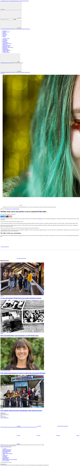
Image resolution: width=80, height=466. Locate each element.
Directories (16, 0)
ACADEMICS (3, 72)
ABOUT (23, 72)
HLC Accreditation (6, 460)
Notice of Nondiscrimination (7, 453)
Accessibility (5, 456)
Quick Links (3, 9)
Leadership (2, 0)
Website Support (5, 458)
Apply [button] (7, 417)
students (7, 208)
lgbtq (18, 208)
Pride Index (40, 218)
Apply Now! (5, 39)
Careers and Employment (7, 43)
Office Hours (5, 44)
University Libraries (6, 52)
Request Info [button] (2, 417)
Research (12, 0)
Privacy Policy (5, 452)
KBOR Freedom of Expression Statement (10, 459)
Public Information (6, 457)
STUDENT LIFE (14, 72)
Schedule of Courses (6, 46)
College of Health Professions (5, 370)
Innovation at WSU (7, 0)
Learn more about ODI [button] (4, 246)
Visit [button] (5, 417)
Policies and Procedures (7, 45)
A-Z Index (4, 448)
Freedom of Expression (7, 450)
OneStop (27, 0)
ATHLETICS (19, 72)
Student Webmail (5, 49)
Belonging (15, 208)
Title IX (4, 454)
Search (1, 19)
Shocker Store (5, 48)
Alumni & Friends (3, 446)
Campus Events (5, 42)
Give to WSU (20, 0)
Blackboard (5, 41)
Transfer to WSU (5, 51)
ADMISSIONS (8, 72)
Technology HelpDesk (6, 50)
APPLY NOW (27, 72)
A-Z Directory (5, 40)
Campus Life (11, 208)
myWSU (24, 0)
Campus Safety (5, 455)
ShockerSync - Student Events (8, 47)
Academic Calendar (6, 38)
